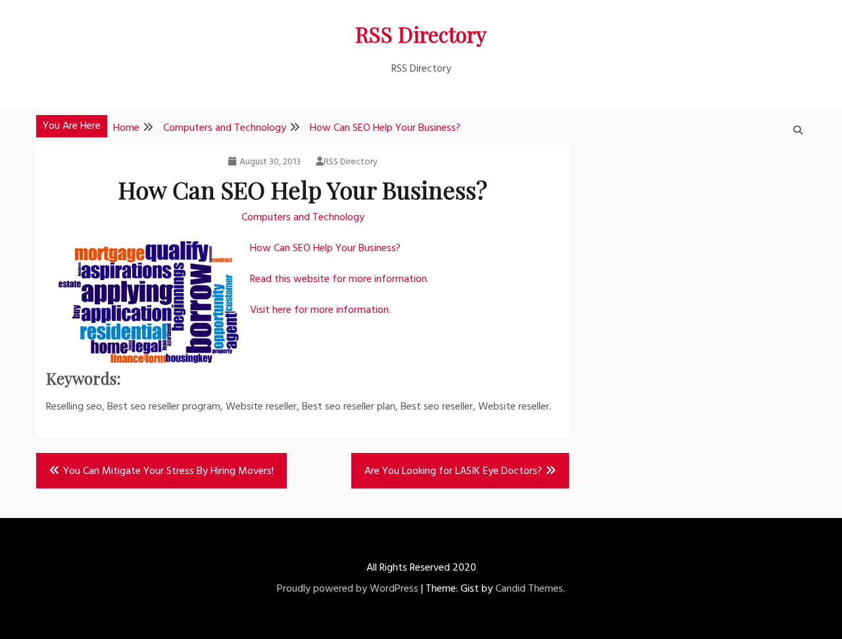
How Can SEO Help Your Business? (325, 248)
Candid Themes (529, 589)
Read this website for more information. (339, 279)
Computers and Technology (302, 217)
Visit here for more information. (320, 310)
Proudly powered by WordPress (347, 589)
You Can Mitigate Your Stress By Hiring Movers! (168, 471)
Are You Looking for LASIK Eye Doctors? (453, 471)
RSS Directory (421, 34)
